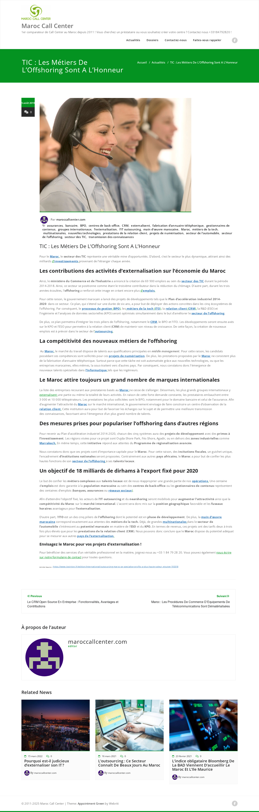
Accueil (142, 62)
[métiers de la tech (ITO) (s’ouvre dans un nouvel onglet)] (126, 308)
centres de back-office (104, 225)
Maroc (185, 229)
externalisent (140, 225)
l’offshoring (97, 461)
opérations (200, 481)
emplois (148, 290)
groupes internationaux (74, 229)
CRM (125, 225)
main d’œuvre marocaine (160, 229)
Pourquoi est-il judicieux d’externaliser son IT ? (46, 763)
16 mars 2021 (109, 756)
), (196, 308)
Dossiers (152, 40)
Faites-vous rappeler (207, 40)
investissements (66, 261)
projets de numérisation (167, 233)
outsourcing (103, 331)
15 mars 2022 (35, 756)
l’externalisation (105, 229)
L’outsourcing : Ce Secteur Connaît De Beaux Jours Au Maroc (129, 763)
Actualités (133, 40)
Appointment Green (90, 803)
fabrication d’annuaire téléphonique (178, 225)
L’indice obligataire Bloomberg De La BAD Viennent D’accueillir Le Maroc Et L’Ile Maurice (203, 765)
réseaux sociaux (120, 490)
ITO (157, 308)
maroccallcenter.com (71, 219)
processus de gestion (97, 308)
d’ (53, 261)
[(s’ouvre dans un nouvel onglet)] (78, 261)
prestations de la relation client (125, 233)
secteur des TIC (75, 237)
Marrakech (47, 443)
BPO (83, 225)
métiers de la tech (205, 229)
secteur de (80, 461)
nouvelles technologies (84, 233)
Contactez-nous (176, 40)
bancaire (71, 225)
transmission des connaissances (111, 237)
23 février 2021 (184, 756)
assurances (55, 225)
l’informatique (96, 370)
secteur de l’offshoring (208, 313)
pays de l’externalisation (95, 536)
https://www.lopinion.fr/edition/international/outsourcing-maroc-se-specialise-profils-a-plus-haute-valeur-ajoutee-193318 (115, 566)
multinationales (54, 233)
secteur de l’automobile (202, 233)
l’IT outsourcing (130, 229)
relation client (176, 308)
